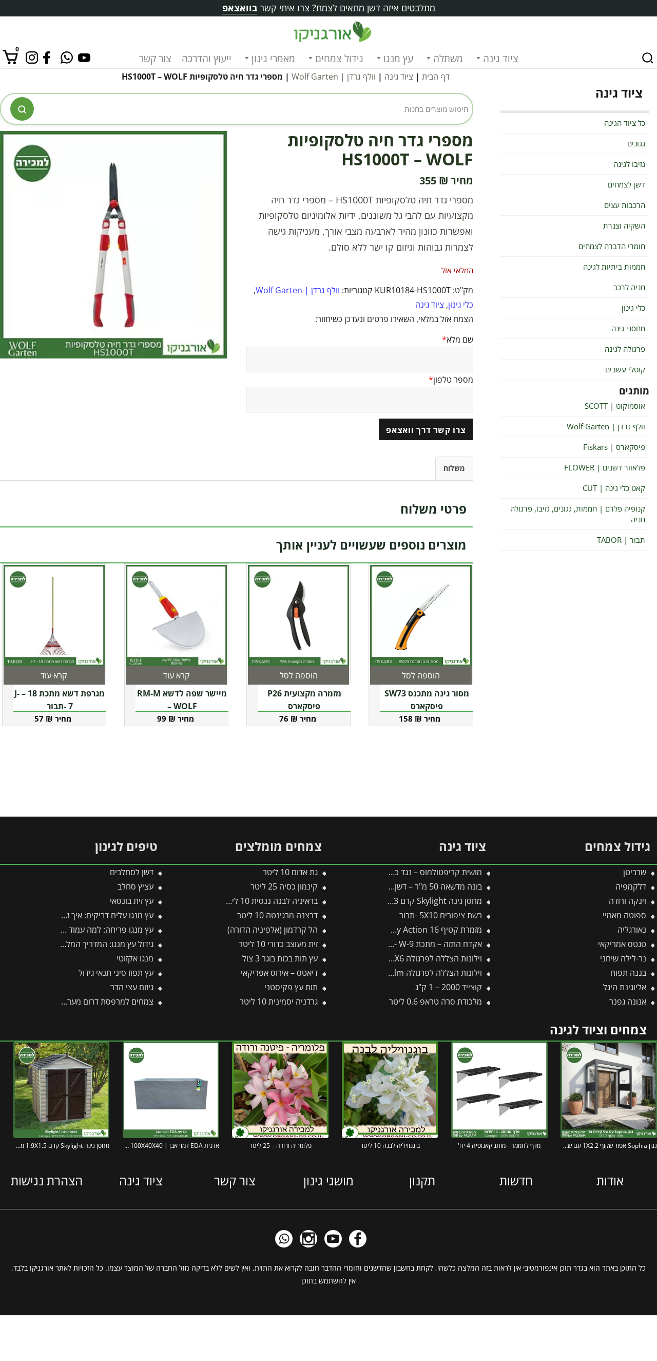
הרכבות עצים (624, 205)
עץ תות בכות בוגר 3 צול (280, 958)
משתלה (448, 58)
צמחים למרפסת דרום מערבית (104, 1001)
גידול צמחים (339, 58)
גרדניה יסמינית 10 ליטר (279, 1001)
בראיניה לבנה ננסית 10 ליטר (270, 900)
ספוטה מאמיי (624, 915)
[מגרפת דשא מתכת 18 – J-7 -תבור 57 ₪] (54, 615)
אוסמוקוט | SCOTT (615, 406)
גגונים (636, 143)
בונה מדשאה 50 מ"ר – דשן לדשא (428, 886)
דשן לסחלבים (131, 872)
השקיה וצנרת (624, 225)
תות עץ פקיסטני (291, 987)
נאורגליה (631, 929)
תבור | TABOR (621, 540)
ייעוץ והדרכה (206, 58)
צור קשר (155, 58)
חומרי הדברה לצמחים (611, 246)
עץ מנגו (398, 58)
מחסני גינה (628, 328)
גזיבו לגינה (629, 164)
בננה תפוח (628, 972)
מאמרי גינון (273, 58)
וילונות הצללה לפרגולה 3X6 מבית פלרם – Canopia (396, 958)
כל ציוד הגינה (624, 123)
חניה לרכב (629, 287)
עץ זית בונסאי (131, 900)
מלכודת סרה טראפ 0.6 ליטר (435, 1001)
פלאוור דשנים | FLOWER (604, 467)
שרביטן (634, 872)
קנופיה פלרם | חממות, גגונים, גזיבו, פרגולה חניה (577, 513)
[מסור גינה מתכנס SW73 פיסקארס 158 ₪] (420, 615)
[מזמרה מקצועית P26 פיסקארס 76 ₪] (298, 615)
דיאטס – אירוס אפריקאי (279, 972)
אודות (610, 1179)
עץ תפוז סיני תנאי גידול (116, 972)
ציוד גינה (500, 58)
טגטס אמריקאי (622, 944)
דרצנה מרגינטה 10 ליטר (277, 915)
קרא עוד (176, 675)
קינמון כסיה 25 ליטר (284, 886)
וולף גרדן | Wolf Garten (334, 76)
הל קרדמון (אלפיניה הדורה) (272, 929)
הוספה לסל (421, 675)
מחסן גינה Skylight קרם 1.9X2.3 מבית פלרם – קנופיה (391, 900)
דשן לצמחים (626, 184)
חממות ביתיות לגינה (614, 266)
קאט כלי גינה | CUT (614, 488)
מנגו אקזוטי (135, 958)
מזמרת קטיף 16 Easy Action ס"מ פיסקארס (408, 929)
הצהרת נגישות (47, 1179)
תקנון (422, 1179)
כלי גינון (460, 304)
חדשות (516, 1179)
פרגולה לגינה (625, 349)
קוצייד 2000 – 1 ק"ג (448, 987)
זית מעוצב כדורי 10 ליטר (278, 944)
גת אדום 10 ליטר (290, 872)
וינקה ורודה (627, 900)
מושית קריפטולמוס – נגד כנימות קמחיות (416, 872)
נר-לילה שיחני (623, 958)
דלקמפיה (630, 886)
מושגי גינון (328, 1179)
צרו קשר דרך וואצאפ (426, 430)
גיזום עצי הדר (131, 987)
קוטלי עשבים (625, 369)
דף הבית (436, 76)
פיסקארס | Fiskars (614, 447)
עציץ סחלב (135, 886)
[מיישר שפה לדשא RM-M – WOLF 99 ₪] (176, 615)
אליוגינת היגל (624, 987)
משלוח (454, 468)
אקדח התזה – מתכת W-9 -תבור (430, 944)
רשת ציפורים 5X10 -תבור (440, 915)
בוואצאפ (239, 8)
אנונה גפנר (627, 1001)
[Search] (647, 58)
